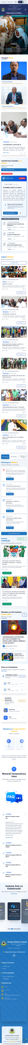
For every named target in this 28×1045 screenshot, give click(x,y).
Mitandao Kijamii (12, 2)
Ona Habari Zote (14, 264)
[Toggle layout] (21, 1027)
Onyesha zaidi (9, 839)
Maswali (4, 2)
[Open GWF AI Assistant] (24, 1041)
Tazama (11, 480)
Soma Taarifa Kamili (9, 215)
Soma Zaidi (6, 154)
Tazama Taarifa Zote (9, 171)
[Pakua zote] (21, 685)
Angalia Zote (21, 540)
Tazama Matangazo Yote (14, 535)
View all (24, 617)
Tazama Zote (22, 678)
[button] (14, 828)
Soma (9, 231)
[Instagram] (14, 957)
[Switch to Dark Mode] (15, 2)
